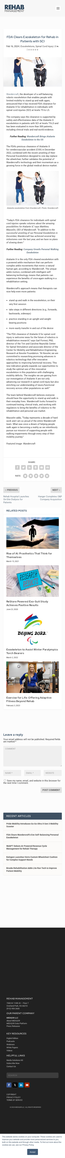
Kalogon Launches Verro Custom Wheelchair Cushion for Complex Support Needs (31, 858)
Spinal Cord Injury (44, 46)
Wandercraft (12, 94)
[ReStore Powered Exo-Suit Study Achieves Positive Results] (32, 581)
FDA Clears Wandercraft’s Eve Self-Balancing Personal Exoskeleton (32, 836)
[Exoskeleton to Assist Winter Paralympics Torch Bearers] (32, 629)
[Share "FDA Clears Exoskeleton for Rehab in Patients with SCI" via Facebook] (17, 467)
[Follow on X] (15, 1085)
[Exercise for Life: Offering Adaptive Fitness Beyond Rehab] (32, 677)
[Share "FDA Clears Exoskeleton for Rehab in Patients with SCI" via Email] (42, 467)
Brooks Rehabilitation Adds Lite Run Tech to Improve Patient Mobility (31, 869)
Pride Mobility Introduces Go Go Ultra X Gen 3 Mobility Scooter (32, 825)
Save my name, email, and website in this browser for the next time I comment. (31, 781)
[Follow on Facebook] (8, 1085)
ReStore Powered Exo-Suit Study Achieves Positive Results (27, 603)
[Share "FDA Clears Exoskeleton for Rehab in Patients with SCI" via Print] (48, 467)
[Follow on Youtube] (27, 1085)
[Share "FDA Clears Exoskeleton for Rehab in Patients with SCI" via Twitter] (23, 467)
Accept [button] (32, 1152)
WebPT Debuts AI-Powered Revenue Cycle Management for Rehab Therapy (26, 847)
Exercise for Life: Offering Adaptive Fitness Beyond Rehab (29, 699)
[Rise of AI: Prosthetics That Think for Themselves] (32, 533)
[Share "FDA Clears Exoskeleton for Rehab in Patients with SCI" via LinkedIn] (29, 467)
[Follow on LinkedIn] (21, 1085)
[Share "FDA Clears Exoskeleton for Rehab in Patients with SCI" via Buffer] (35, 467)
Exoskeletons (27, 46)
